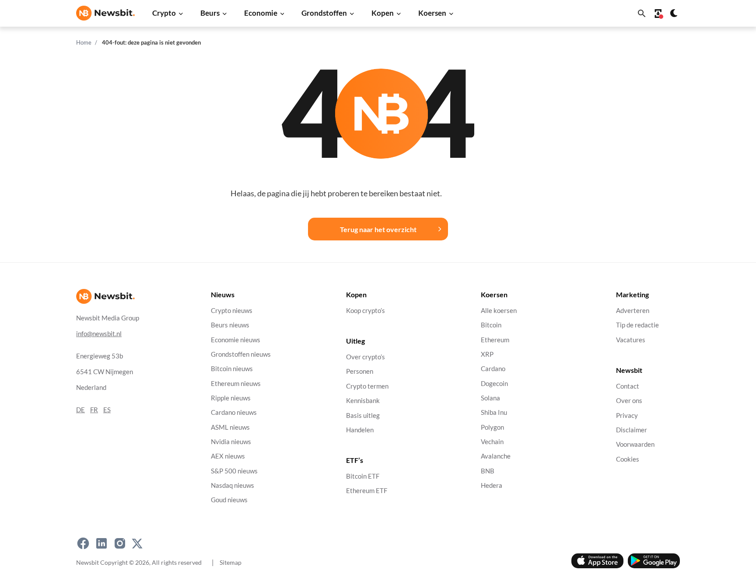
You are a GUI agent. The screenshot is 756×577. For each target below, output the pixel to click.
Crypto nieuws (231, 310)
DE (80, 410)
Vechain (492, 441)
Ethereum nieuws (236, 383)
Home (83, 42)
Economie (260, 12)
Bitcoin (491, 325)
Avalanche (496, 456)
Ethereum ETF (366, 491)
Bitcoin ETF (362, 476)
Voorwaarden (635, 444)
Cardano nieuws (234, 413)
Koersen (432, 12)
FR (94, 410)
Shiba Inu (494, 413)
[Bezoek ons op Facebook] (83, 544)
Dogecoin (494, 383)
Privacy (627, 415)
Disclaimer (631, 430)
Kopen (382, 12)
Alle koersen (499, 310)
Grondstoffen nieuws (241, 354)
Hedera (491, 485)
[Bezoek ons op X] (137, 544)
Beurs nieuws (230, 325)
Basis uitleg (363, 415)
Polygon (492, 427)
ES (107, 410)
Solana (490, 398)
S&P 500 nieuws (234, 471)
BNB (487, 471)
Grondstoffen (324, 12)
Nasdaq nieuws (232, 485)
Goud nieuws (229, 500)
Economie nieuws (235, 340)
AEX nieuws (228, 456)
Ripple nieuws (231, 398)
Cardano (493, 369)
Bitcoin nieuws (232, 369)
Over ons (629, 401)
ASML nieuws (230, 427)
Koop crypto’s (365, 310)
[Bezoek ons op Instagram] (120, 544)
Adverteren (632, 310)
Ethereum (495, 340)
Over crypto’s (365, 357)
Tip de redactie (637, 325)
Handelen (360, 430)
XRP (487, 354)
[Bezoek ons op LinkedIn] (101, 544)
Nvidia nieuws (231, 441)
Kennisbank (363, 401)
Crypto (164, 12)
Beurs (210, 12)
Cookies (627, 459)
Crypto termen (367, 386)
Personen (359, 371)
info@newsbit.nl (99, 333)
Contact (627, 386)
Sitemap (231, 562)
